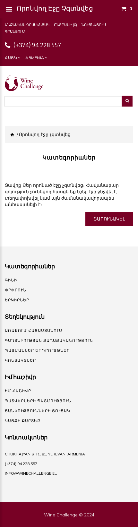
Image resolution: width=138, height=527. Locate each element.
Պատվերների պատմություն (38, 400)
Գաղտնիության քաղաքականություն (49, 340)
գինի (11, 280)
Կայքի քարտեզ (22, 420)
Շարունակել (109, 219)
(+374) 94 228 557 (37, 45)
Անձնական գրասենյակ (27, 24)
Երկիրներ (17, 300)
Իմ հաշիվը (18, 390)
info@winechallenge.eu (31, 473)
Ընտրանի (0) (65, 24)
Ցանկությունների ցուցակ (37, 410)
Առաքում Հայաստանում (34, 330)
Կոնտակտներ (20, 360)
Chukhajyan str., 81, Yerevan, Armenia (45, 454)
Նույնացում (94, 24)
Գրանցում (15, 31)
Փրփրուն (15, 290)
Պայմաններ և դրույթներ (37, 350)
